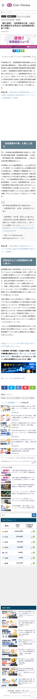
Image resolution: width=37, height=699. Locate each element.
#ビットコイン (27, 225)
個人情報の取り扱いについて (18, 692)
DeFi (19, 19)
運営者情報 (11, 690)
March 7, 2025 (19, 238)
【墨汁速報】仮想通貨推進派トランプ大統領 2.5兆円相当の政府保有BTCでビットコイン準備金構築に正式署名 (18, 95)
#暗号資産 (23, 228)
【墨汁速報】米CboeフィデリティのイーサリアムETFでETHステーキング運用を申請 (18, 462)
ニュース (4, 16)
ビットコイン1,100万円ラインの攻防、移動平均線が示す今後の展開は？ (19, 458)
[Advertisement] (18, 119)
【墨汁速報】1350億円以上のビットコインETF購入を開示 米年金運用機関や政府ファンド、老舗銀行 (18, 248)
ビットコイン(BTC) (24, 16)
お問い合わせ (25, 690)
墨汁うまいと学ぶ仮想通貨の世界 (13, 378)
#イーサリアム (14, 228)
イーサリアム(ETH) (8, 19)
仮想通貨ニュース (12, 16)
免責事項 (17, 690)
